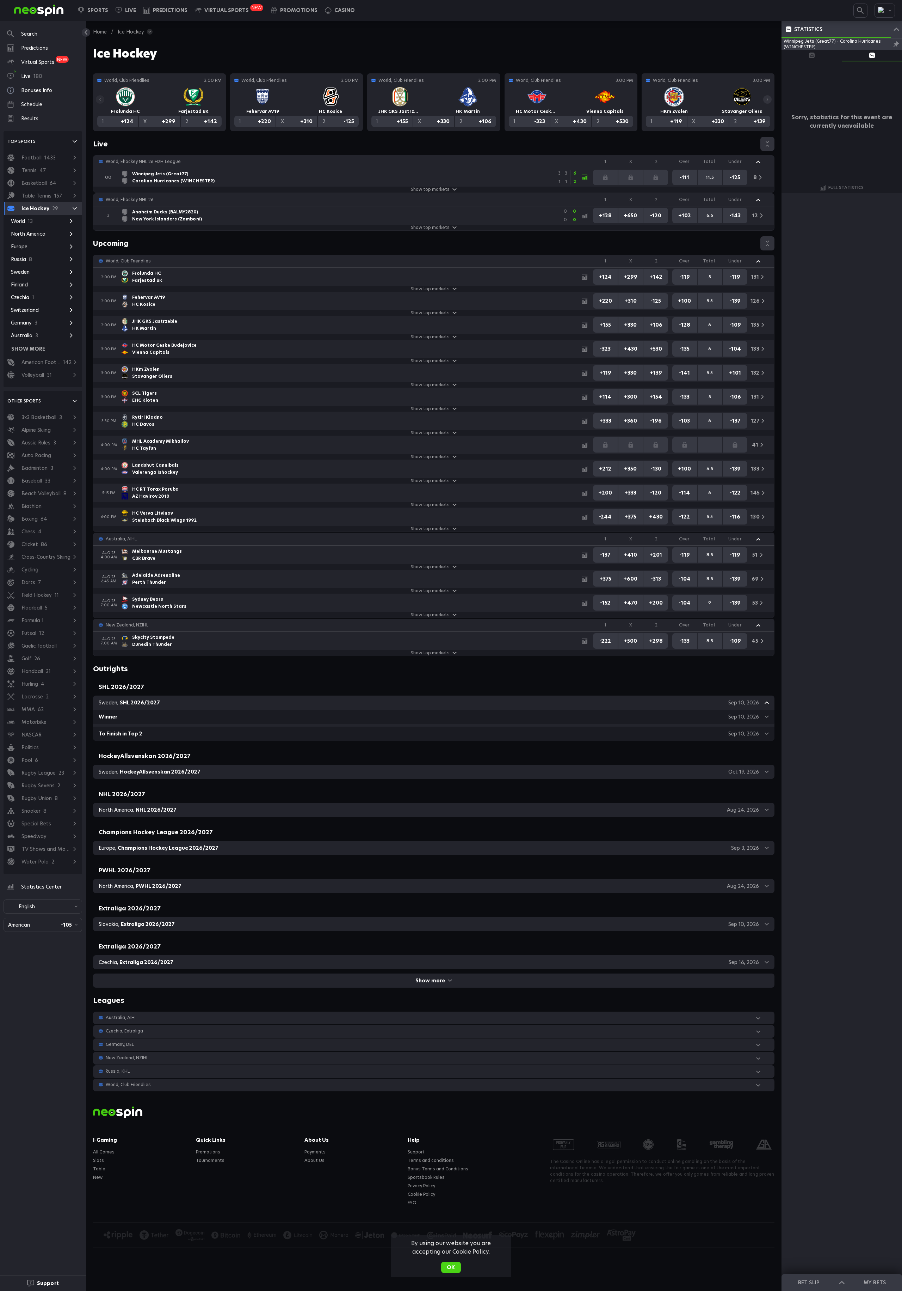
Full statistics (846, 187)
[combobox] (885, 11)
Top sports (21, 141)
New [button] (98, 1177)
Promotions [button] (208, 1152)
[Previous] (100, 99)
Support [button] (416, 1152)
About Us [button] (314, 1160)
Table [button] (99, 1169)
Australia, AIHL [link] (121, 539)
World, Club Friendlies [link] (128, 261)
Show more (430, 980)
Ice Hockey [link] (131, 31)
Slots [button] (98, 1160)
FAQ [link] (412, 1203)
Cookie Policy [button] (421, 1194)
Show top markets (430, 189)
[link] (38, 11)
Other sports (24, 401)
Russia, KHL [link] (118, 1071)
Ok (451, 1267)
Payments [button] (315, 1152)
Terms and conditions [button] (431, 1160)
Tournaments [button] (210, 1160)
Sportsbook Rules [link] (426, 1177)
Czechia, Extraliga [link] (124, 1031)
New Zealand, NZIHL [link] (127, 625)
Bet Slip (808, 1282)
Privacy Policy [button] (421, 1186)
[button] (340, 10)
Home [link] (100, 31)
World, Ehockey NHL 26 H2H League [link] (143, 161)
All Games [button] (104, 1152)
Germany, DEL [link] (120, 1044)
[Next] (767, 99)
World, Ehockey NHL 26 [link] (130, 199)
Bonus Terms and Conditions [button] (438, 1169)
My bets (874, 1282)
